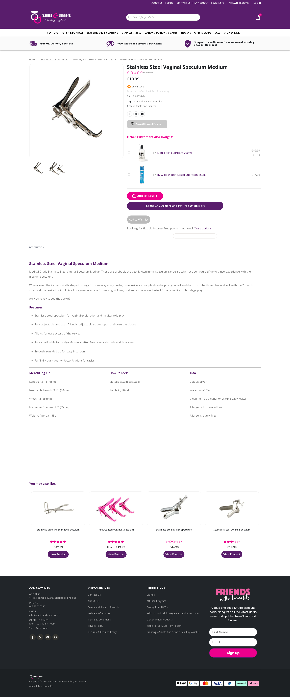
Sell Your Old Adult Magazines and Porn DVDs (173, 613)
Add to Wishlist (138, 219)
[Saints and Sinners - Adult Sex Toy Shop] (36, 676)
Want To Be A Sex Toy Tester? (164, 625)
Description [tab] (36, 247)
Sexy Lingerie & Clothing (102, 32)
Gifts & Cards (202, 32)
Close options (203, 228)
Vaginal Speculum (153, 101)
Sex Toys (52, 32)
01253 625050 (37, 606)
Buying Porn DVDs (157, 607)
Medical (138, 101)
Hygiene (186, 32)
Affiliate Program (239, 3)
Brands (151, 594)
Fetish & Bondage (72, 32)
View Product (58, 554)
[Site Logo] (50, 17)
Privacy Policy (95, 625)
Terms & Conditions (99, 619)
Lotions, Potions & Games (161, 32)
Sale (217, 32)
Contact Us (94, 594)
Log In (257, 3)
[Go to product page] (58, 508)
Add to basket (147, 196)
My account (202, 3)
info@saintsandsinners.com (44, 615)
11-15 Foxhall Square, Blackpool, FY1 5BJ (52, 597)
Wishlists (218, 3)
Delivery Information (99, 613)
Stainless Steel (131, 32)
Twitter (136, 114)
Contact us (183, 3)
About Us (157, 3)
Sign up (233, 653)
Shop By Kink (232, 32)
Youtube (48, 637)
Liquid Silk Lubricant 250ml (174, 153)
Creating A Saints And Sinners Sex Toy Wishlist (173, 632)
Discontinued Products (160, 619)
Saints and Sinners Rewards (103, 607)
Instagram (55, 637)
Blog (170, 3)
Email (142, 114)
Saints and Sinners (146, 106)
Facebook (129, 114)
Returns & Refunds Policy (102, 632)
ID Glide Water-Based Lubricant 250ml (181, 175)
